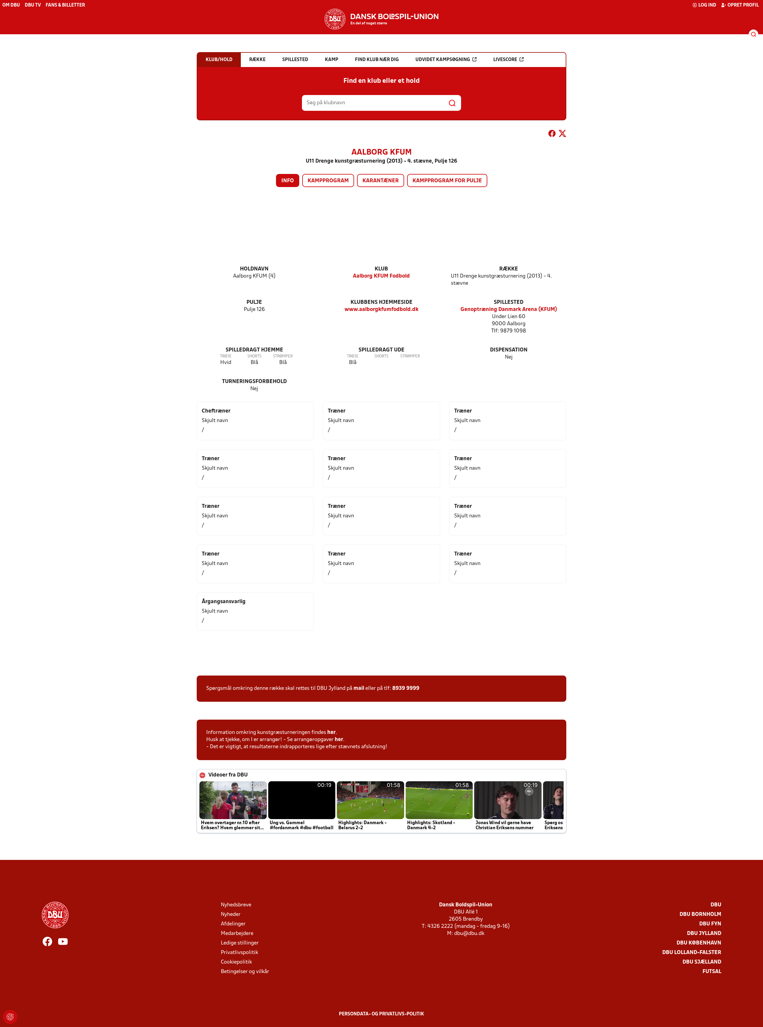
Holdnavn (254, 269)
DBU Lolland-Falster (691, 952)
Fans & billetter (65, 5)
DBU (716, 905)
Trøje (226, 356)
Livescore (505, 60)
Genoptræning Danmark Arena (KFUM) (508, 309)
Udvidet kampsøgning (442, 60)
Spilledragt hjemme (254, 350)
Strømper (283, 356)
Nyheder (231, 914)
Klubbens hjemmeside (381, 302)
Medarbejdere (237, 933)
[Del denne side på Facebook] (552, 134)
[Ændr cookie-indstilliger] (10, 1017)
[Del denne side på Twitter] (562, 134)
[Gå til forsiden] (381, 19)
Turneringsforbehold (254, 381)
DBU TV (33, 5)
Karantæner (380, 180)
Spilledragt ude (381, 350)
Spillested (508, 302)
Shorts (254, 356)
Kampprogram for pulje (447, 180)
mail (358, 688)
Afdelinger (233, 924)
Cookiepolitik (236, 962)
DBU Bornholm (700, 914)
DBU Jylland (704, 933)
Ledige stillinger (240, 943)
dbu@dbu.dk (469, 933)
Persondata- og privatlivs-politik (381, 1014)
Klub (381, 269)
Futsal (711, 971)
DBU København (699, 943)
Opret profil (743, 5)
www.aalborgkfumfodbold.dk (381, 309)
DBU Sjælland (702, 962)
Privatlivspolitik (239, 952)
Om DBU (11, 5)
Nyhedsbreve (236, 905)
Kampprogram (328, 180)
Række (508, 269)
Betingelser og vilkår (245, 971)
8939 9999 (405, 688)
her (331, 732)
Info (287, 180)
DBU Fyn (710, 924)
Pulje (254, 302)
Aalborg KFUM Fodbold (381, 276)
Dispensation (509, 350)
